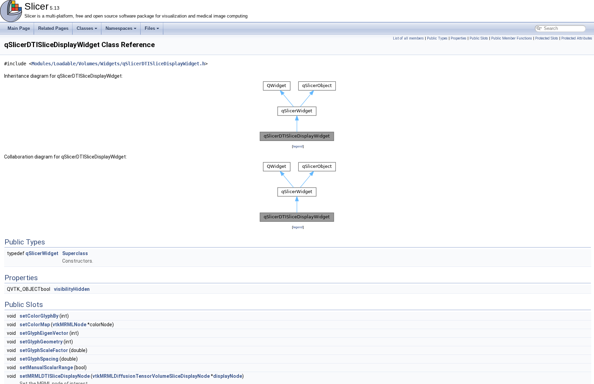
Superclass (75, 253)
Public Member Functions (511, 38)
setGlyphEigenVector (44, 333)
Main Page (19, 28)
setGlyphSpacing (39, 359)
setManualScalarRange (46, 367)
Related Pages (53, 28)
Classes (85, 28)
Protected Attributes (576, 38)
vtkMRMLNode (69, 324)
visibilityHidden (72, 289)
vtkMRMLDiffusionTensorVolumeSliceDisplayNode (151, 376)
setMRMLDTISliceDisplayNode (55, 376)
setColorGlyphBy (39, 316)
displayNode (227, 376)
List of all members (408, 38)
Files (150, 28)
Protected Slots (546, 38)
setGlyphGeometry (41, 341)
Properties (458, 38)
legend (298, 146)
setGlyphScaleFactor (44, 350)
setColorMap (35, 324)
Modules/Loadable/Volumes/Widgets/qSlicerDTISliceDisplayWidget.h (118, 63)
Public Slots (479, 38)
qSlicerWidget (41, 253)
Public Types (437, 38)
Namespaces (119, 28)
